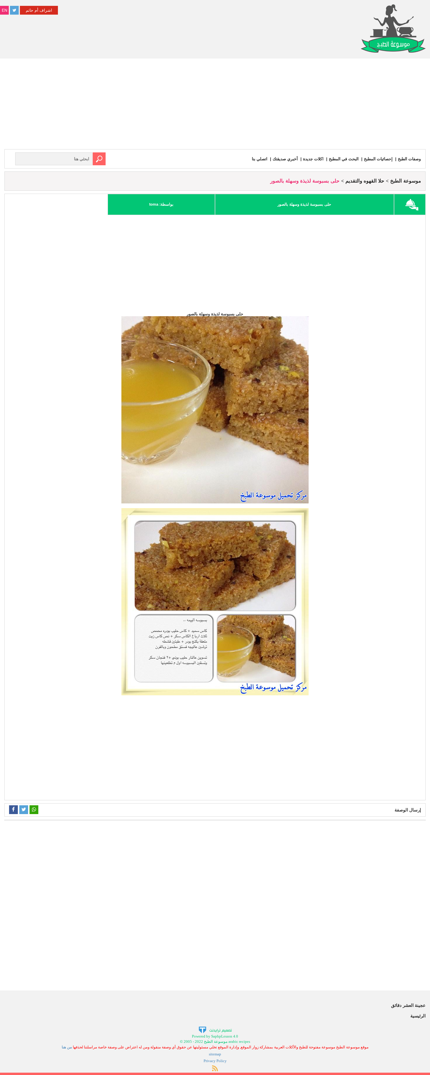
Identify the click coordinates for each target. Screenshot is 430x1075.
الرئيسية (418, 1015)
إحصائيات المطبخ (378, 158)
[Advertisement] (215, 105)
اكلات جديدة (313, 158)
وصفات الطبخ (409, 158)
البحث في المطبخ (344, 158)
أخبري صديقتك (285, 158)
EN (4, 10)
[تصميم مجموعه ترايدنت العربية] (215, 1029)
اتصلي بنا (259, 158)
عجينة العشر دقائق (408, 1005)
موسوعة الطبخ (405, 181)
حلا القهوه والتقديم (364, 181)
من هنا (67, 1047)
